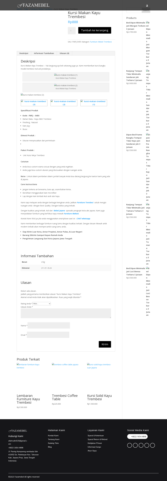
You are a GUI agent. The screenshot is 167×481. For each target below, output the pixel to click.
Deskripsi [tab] (23, 53)
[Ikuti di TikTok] (146, 445)
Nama (24, 325)
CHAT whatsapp (83, 218)
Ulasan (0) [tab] (64, 53)
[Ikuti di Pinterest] (129, 445)
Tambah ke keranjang (94, 30)
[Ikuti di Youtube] (152, 445)
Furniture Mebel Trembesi (101, 42)
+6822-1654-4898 (138, 436)
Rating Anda (26, 303)
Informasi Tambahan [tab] (44, 53)
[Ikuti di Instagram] (141, 445)
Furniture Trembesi (85, 202)
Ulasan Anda (27, 307)
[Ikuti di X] (135, 445)
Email (24, 335)
